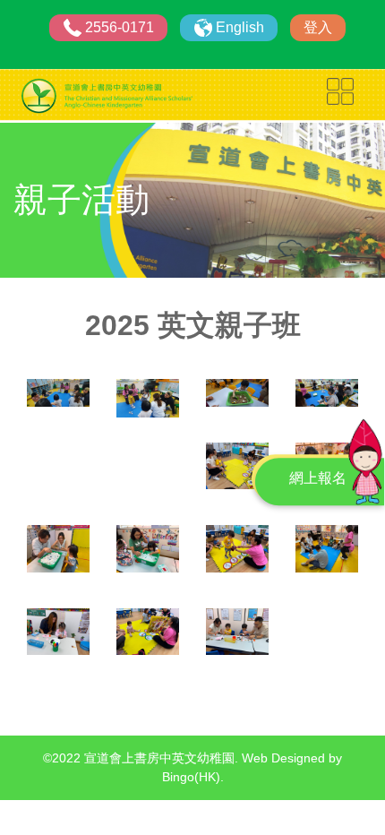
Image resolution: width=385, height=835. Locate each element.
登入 (318, 27)
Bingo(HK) (191, 777)
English (240, 27)
